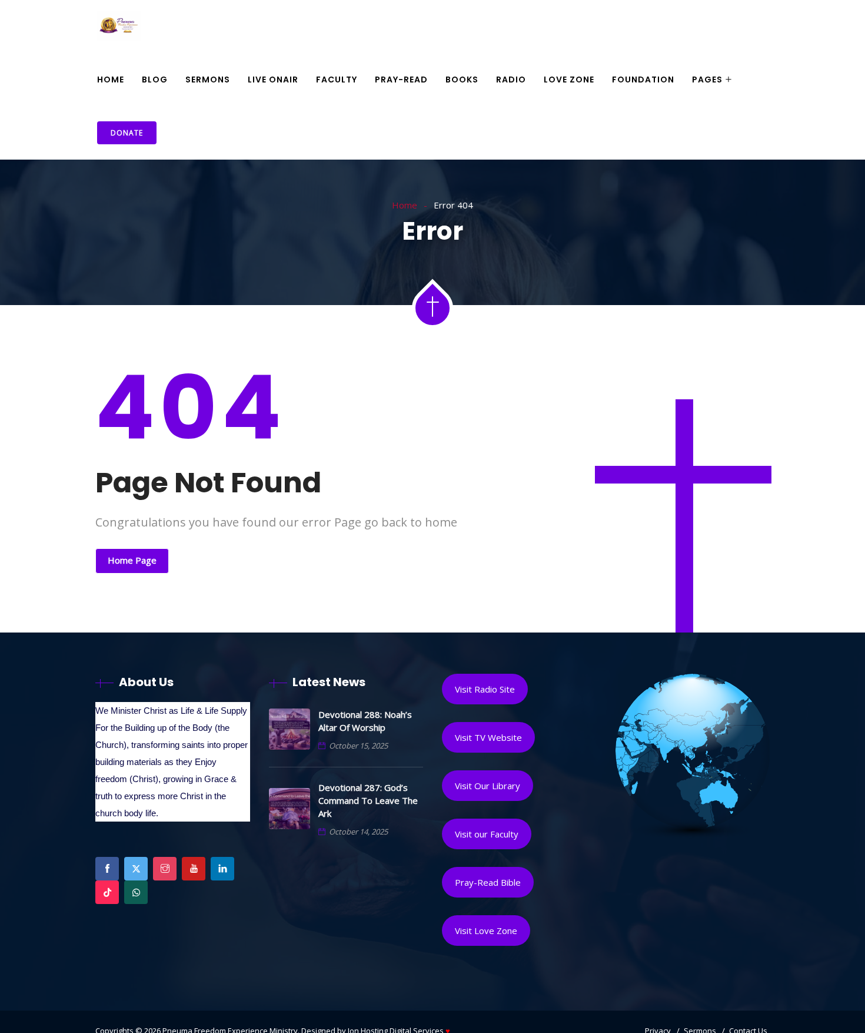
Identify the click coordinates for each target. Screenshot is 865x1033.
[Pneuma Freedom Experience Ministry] (119, 27)
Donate (127, 133)
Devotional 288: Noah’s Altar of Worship (365, 720)
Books (461, 79)
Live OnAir (273, 79)
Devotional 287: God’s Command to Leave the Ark (368, 800)
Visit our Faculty (486, 834)
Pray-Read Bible (488, 882)
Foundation (643, 79)
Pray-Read (401, 79)
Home (110, 79)
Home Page (132, 560)
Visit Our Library (487, 786)
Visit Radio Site (485, 689)
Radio (511, 79)
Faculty (336, 79)
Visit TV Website (488, 737)
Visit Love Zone (486, 930)
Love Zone (569, 79)
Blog (155, 79)
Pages (707, 79)
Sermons (207, 79)
